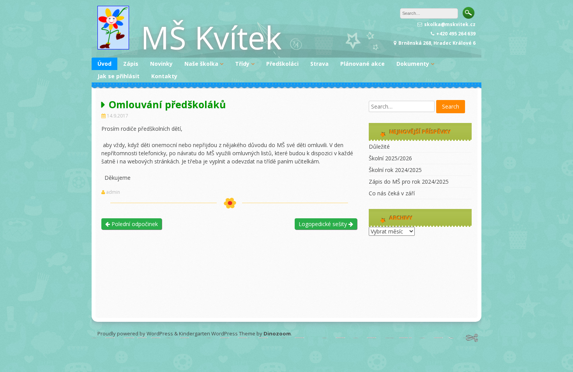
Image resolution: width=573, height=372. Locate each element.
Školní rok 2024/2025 (395, 170)
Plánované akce (362, 63)
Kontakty (164, 76)
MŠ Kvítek (211, 37)
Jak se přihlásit (118, 76)
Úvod (104, 63)
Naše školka (201, 63)
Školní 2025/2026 (390, 158)
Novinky (161, 63)
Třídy (242, 63)
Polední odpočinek (134, 224)
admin (113, 192)
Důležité (379, 146)
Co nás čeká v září (392, 193)
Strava (319, 63)
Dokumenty (412, 63)
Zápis (130, 63)
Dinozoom (277, 333)
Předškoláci (282, 63)
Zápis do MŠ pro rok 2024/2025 (409, 181)
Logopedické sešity (323, 224)
